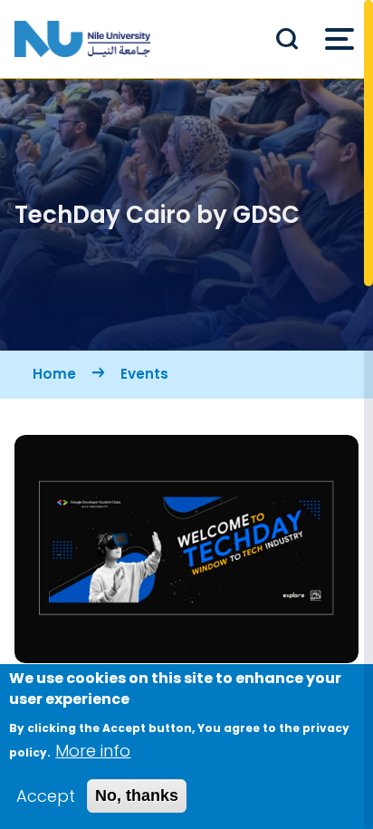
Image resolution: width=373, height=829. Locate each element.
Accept (45, 796)
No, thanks (136, 795)
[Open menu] (339, 39)
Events (144, 373)
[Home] (82, 39)
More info (92, 750)
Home (54, 373)
